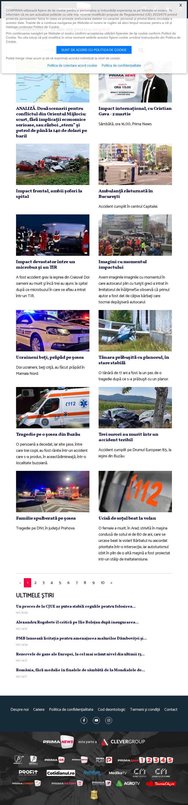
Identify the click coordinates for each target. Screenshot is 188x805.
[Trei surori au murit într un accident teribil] (135, 407)
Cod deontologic (111, 710)
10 (103, 582)
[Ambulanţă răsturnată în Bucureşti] (135, 164)
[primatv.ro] (19, 760)
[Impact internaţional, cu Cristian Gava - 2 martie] (135, 81)
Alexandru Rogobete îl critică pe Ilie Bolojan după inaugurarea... (77, 622)
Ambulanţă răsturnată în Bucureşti (126, 194)
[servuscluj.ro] (161, 783)
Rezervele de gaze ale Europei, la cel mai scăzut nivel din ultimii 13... (80, 654)
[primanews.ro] (80, 759)
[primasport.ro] (145, 760)
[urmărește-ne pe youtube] (96, 720)
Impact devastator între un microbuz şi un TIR (45, 265)
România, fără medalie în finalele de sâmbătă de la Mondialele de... (80, 670)
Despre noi (20, 710)
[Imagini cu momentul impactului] (135, 235)
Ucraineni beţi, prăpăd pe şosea (50, 357)
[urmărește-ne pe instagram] (108, 720)
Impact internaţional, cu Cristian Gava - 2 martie (135, 111)
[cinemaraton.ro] (139, 773)
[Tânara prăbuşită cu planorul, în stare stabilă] (135, 330)
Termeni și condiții (145, 710)
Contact (170, 710)
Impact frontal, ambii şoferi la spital (49, 194)
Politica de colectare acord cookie (72, 65)
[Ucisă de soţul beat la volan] (135, 491)
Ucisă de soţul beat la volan (127, 518)
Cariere (38, 710)
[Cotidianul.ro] (61, 773)
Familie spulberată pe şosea (46, 518)
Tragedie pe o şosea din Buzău (48, 434)
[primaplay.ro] (104, 760)
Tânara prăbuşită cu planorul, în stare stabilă (134, 360)
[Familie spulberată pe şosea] (52, 491)
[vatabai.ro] (94, 795)
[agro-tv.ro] (128, 784)
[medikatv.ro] (118, 772)
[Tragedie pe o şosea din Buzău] (52, 407)
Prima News (58, 742)
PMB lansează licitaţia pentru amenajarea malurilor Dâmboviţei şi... (81, 638)
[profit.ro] (28, 773)
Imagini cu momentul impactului (123, 265)
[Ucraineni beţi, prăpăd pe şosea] (52, 330)
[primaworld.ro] (101, 783)
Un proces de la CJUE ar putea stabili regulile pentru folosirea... (76, 606)
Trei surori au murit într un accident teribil (128, 437)
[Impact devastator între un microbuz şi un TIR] (52, 235)
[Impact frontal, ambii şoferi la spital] (52, 164)
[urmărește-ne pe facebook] (83, 720)
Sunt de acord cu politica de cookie (94, 50)
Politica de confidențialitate (71, 710)
